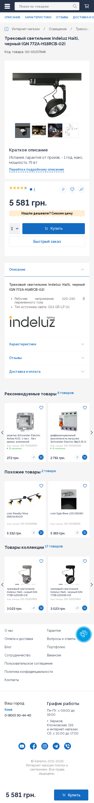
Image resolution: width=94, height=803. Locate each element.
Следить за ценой (81, 189)
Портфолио (56, 647)
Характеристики (38, 17)
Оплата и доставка (19, 639)
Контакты (12, 680)
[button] (84, 634)
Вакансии (54, 655)
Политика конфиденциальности (29, 672)
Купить (56, 228)
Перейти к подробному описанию (36, 169)
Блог (8, 647)
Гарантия (54, 630)
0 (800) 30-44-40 (18, 715)
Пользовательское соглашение (28, 663)
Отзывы (62, 17)
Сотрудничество (18, 655)
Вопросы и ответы (61, 639)
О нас (9, 630)
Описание (12, 17)
